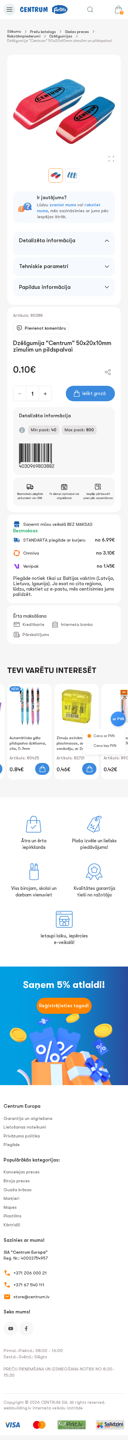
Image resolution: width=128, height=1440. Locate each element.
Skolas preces (77, 31)
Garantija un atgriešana (28, 1118)
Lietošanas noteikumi (25, 1127)
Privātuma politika (22, 1136)
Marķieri (11, 1198)
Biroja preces (17, 1180)
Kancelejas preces (22, 1172)
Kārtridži (12, 1224)
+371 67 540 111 (28, 1285)
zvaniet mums (62, 204)
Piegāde (12, 1144)
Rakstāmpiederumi (23, 36)
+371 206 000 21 (30, 1273)
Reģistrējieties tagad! (64, 1005)
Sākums (14, 31)
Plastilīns (12, 1216)
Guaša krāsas (18, 1189)
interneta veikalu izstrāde (57, 1408)
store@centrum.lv (31, 1296)
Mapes (10, 1207)
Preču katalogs (43, 31)
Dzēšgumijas (60, 36)
